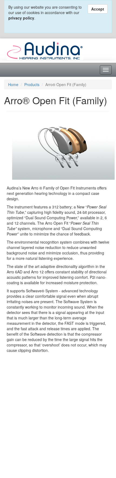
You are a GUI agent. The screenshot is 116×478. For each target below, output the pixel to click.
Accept (97, 9)
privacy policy (21, 18)
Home (13, 84)
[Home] (45, 50)
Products (31, 84)
